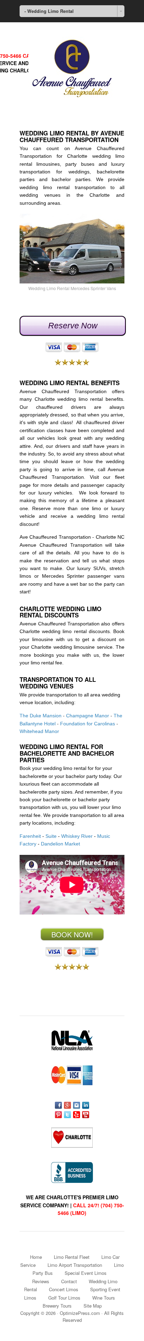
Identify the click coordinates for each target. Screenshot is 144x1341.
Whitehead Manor (39, 731)
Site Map (93, 1305)
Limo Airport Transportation (75, 1265)
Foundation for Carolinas (87, 723)
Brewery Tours (57, 1305)
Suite (51, 836)
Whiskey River (77, 836)
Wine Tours (103, 1297)
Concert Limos (63, 1289)
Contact (69, 1281)
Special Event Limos (86, 1273)
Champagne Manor (87, 715)
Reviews (40, 1281)
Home (36, 1257)
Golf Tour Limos (64, 1297)
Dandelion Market (60, 844)
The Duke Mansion (41, 715)
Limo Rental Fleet (71, 1257)
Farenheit (30, 836)
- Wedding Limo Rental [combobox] (49, 11)
